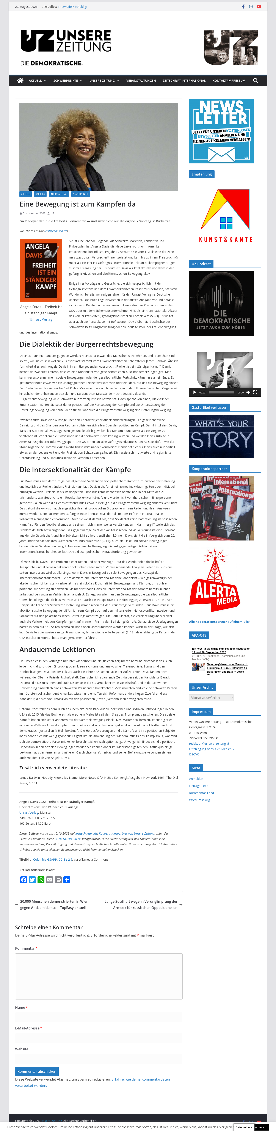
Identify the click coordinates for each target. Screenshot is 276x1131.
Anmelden (196, 779)
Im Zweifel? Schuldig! (72, 7)
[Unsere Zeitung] (138, 24)
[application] (225, 370)
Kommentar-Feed (201, 793)
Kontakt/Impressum (229, 80)
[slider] (221, 392)
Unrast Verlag (41, 319)
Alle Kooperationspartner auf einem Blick (220, 622)
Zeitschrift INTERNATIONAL (184, 80)
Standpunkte (81, 194)
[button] (44, 81)
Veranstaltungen (141, 80)
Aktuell (35, 80)
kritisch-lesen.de (56, 231)
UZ (52, 213)
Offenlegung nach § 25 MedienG (211, 749)
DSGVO (194, 754)
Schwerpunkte (65, 80)
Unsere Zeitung (102, 80)
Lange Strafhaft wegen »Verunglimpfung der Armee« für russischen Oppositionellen (141, 904)
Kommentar (26, 948)
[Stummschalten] (248, 392)
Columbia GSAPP (45, 859)
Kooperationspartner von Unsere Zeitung (126, 833)
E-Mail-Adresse (28, 1028)
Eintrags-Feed (198, 786)
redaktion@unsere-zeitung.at (209, 743)
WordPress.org (199, 800)
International (58, 194)
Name (21, 1007)
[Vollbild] (255, 392)
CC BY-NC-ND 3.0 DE (68, 839)
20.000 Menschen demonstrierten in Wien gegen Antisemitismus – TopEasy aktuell (54, 904)
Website (21, 1049)
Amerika (40, 194)
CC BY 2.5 (65, 859)
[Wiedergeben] (195, 392)
